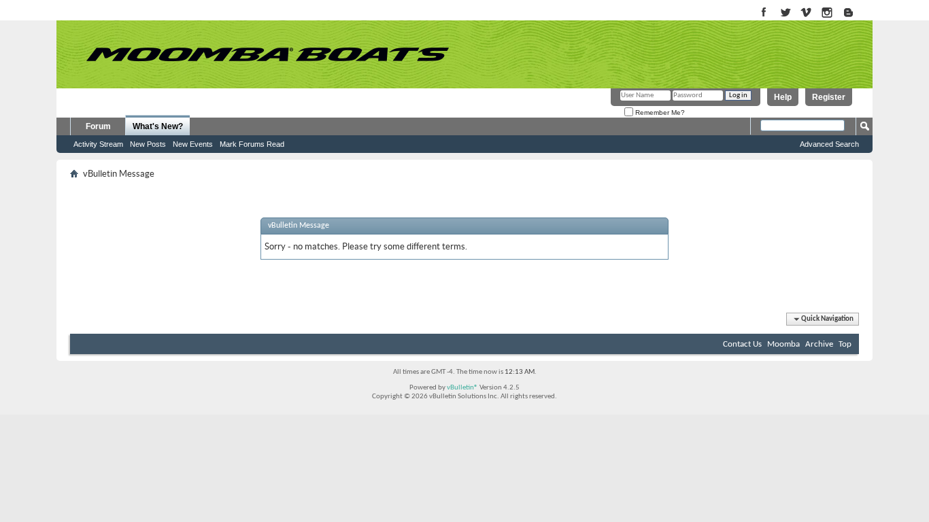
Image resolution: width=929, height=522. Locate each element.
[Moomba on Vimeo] (806, 13)
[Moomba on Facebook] (764, 13)
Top (845, 344)
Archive (819, 344)
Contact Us (742, 344)
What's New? (158, 126)
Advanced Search (829, 144)
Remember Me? (659, 112)
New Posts (148, 144)
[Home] (267, 54)
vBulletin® (462, 388)
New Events (193, 144)
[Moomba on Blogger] (855, 13)
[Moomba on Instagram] (827, 13)
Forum (98, 126)
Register (828, 97)
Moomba (783, 344)
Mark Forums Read (252, 144)
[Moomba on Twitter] (785, 13)
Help (783, 97)
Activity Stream (98, 144)
